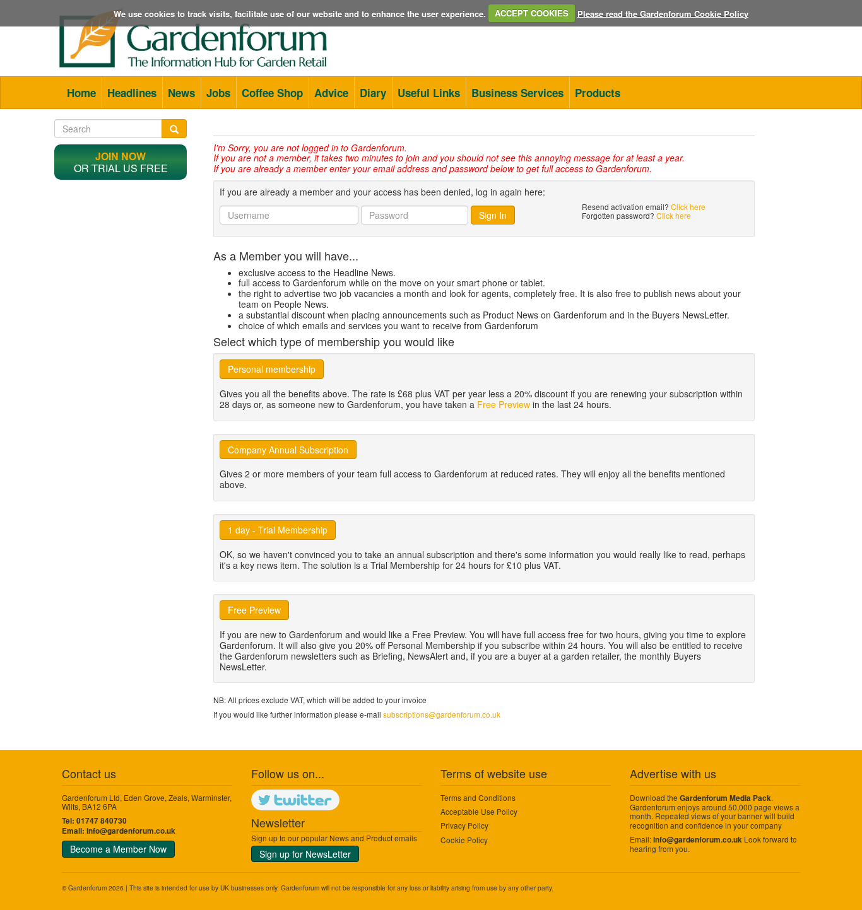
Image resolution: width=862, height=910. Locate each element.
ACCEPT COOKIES (532, 13)
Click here (688, 206)
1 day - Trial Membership (278, 529)
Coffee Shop (272, 92)
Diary (373, 92)
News (181, 92)
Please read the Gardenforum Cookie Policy (662, 13)
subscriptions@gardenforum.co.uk (441, 714)
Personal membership (272, 369)
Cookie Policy (464, 839)
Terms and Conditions (478, 797)
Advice (331, 92)
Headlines (131, 92)
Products (597, 92)
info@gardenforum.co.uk (130, 830)
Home (81, 92)
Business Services (517, 92)
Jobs (218, 92)
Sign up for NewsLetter (305, 854)
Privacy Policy (464, 825)
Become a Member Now (118, 849)
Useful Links (429, 92)
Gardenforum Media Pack (725, 798)
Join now (120, 156)
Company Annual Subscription (288, 449)
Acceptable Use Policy (478, 811)
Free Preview (503, 404)
